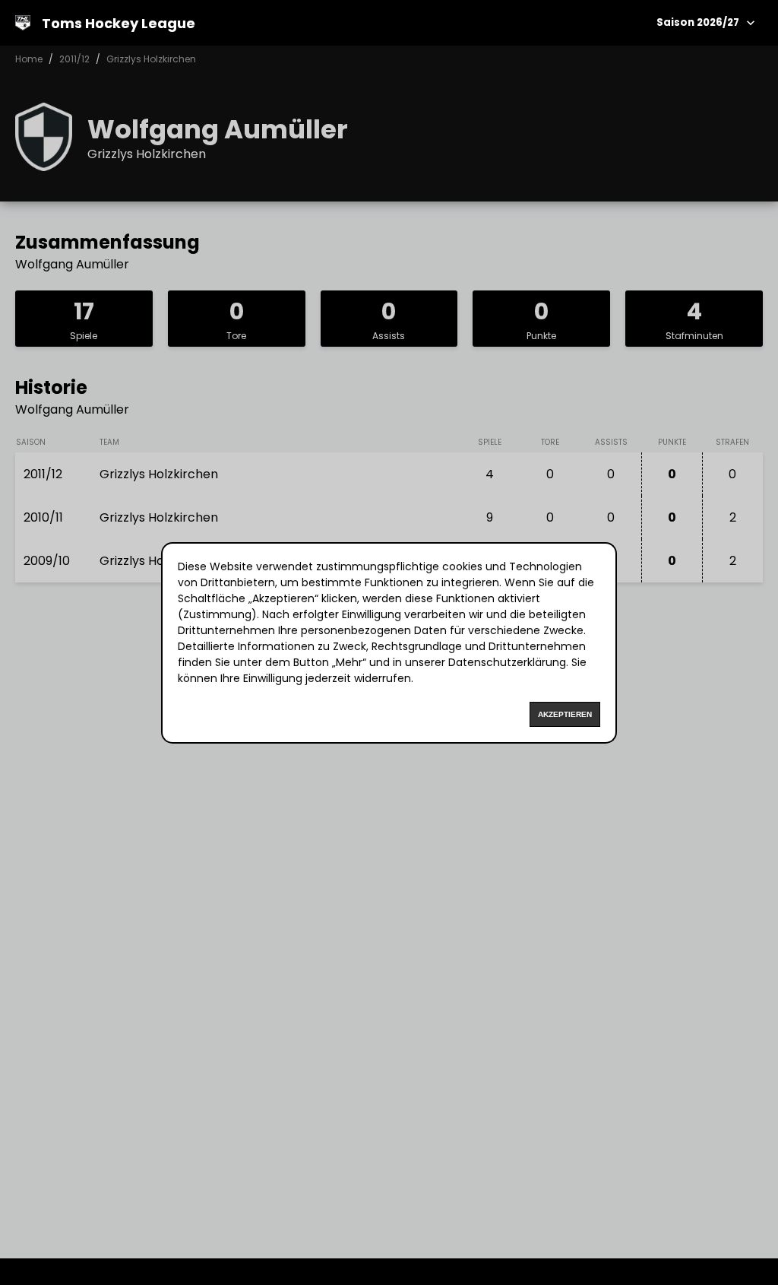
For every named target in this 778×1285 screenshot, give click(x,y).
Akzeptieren (565, 714)
